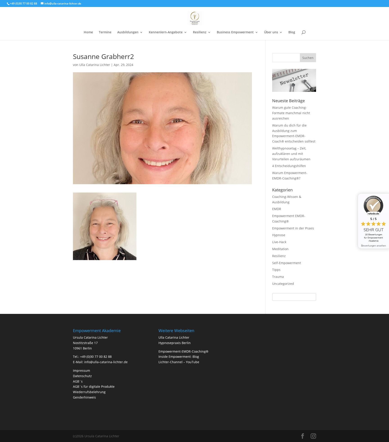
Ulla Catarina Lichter (94, 65)
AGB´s (78, 381)
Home (88, 32)
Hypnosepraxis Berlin (174, 343)
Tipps (276, 269)
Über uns (271, 32)
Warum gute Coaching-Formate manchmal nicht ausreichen (291, 112)
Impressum (81, 370)
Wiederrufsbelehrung (89, 392)
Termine (105, 32)
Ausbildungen (127, 32)
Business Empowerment (235, 32)
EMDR (276, 209)
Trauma (278, 276)
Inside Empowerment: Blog (178, 356)
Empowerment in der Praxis (293, 228)
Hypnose (278, 235)
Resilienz (199, 32)
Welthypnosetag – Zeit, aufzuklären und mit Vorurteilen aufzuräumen (291, 153)
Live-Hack (279, 242)
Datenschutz (82, 376)
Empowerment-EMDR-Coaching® (183, 351)
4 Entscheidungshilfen (289, 166)
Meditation (280, 249)
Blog (291, 32)
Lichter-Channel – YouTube (178, 362)
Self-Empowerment (286, 263)
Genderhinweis (84, 397)
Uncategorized (283, 283)
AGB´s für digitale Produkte (94, 386)
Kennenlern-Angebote (166, 32)
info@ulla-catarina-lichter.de (106, 362)
